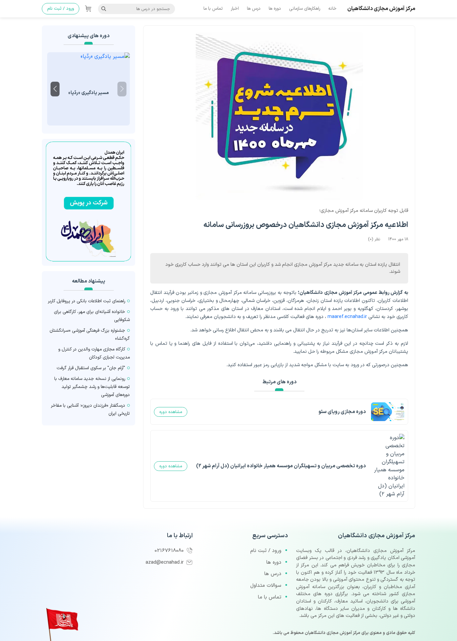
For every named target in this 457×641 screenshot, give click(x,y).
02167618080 (170, 551)
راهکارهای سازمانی (304, 8)
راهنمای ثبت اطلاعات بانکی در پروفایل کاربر (86, 301)
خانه (332, 8)
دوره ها (275, 8)
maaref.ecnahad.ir (347, 316)
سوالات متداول (265, 585)
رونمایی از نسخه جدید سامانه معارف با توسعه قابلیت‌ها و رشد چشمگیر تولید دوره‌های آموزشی (92, 386)
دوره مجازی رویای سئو (342, 412)
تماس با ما (213, 8)
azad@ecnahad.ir (165, 562)
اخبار (235, 8)
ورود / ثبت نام (60, 8)
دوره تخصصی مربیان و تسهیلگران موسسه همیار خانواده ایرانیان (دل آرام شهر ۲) (281, 466)
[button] (55, 89)
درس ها (254, 8)
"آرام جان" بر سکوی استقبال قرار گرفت (91, 368)
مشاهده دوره (170, 412)
